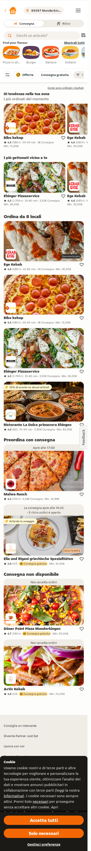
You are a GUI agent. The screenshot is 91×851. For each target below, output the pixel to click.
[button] (10, 10)
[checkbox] (12, 55)
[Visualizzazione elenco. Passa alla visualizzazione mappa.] (83, 35)
